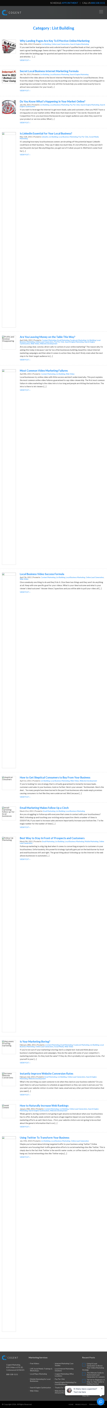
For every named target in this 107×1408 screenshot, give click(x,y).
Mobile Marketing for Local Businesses (40, 1380)
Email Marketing (63, 340)
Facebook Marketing (78, 340)
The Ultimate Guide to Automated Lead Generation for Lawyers (96, 1375)
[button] (101, 11)
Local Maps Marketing (38, 1374)
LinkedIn (45, 137)
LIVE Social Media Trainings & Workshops (41, 1370)
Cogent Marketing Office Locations (64, 1375)
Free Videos (34, 1363)
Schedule (64, 3)
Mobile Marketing (91, 841)
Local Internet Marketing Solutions (64, 1370)
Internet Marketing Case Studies (64, 1364)
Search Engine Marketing (79, 44)
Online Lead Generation (60, 44)
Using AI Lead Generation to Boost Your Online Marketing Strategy (93, 1367)
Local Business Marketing (59, 74)
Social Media (59, 1047)
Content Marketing (49, 340)
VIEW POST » (25, 60)
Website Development (48, 344)
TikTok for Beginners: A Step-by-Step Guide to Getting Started (96, 1382)
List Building (46, 44)
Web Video (35, 344)
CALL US (93, 3)
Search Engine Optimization (38, 1111)
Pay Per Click (75, 105)
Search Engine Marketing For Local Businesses (65, 1383)
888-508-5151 (12, 1374)
